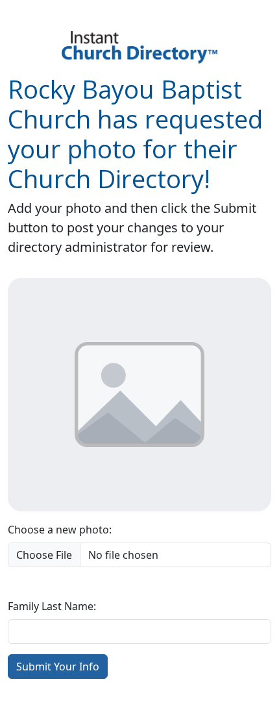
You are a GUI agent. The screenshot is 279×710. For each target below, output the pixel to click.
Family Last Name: (52, 606)
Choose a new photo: (60, 529)
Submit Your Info (57, 666)
